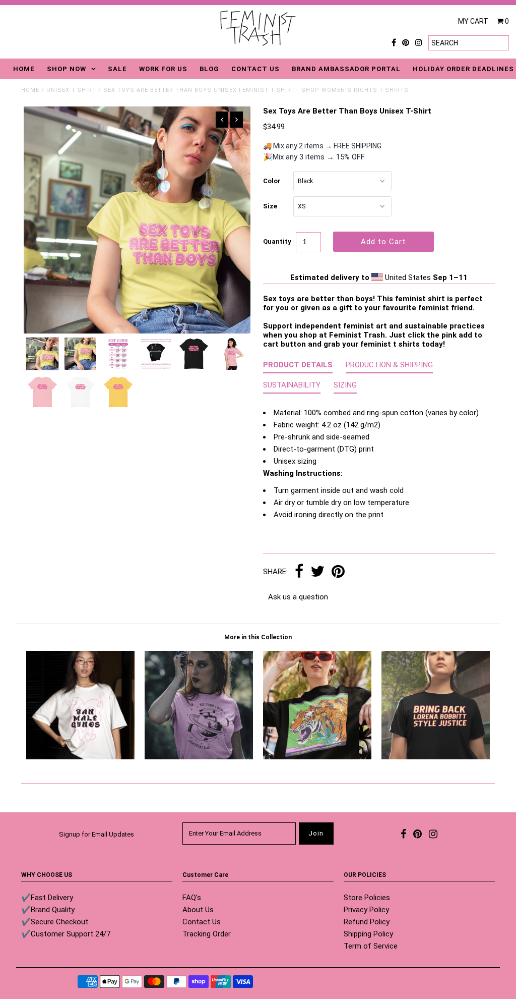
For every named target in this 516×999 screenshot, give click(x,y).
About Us (198, 909)
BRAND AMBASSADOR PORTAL (346, 69)
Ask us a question (298, 596)
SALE (117, 69)
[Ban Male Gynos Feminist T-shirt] (80, 756)
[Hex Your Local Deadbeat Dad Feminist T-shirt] (199, 756)
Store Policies (367, 897)
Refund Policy (367, 921)
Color (272, 181)
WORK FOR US (163, 69)
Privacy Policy (366, 909)
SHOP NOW (66, 69)
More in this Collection (258, 637)
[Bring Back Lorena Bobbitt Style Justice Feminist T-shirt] (435, 756)
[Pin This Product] (338, 572)
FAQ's (191, 897)
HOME (24, 69)
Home (30, 90)
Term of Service (371, 946)
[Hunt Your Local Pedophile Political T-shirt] (317, 756)
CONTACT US (255, 69)
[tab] (298, 366)
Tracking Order (206, 933)
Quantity (277, 241)
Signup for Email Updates (96, 834)
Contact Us (201, 921)
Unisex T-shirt (71, 90)
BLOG (209, 69)
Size (270, 206)
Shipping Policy (368, 933)
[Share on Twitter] (317, 572)
